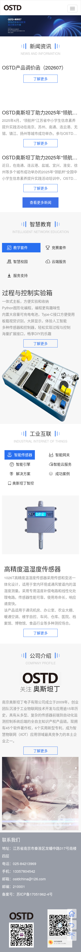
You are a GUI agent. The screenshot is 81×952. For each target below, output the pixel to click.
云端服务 (59, 261)
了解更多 (40, 78)
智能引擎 (23, 464)
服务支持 (20, 275)
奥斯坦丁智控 (23, 483)
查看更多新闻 (40, 202)
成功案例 (62, 473)
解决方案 (23, 473)
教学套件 (20, 247)
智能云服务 (63, 464)
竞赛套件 (59, 247)
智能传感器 (23, 454)
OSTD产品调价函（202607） (34, 67)
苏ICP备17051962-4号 (34, 894)
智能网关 (62, 454)
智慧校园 (20, 261)
